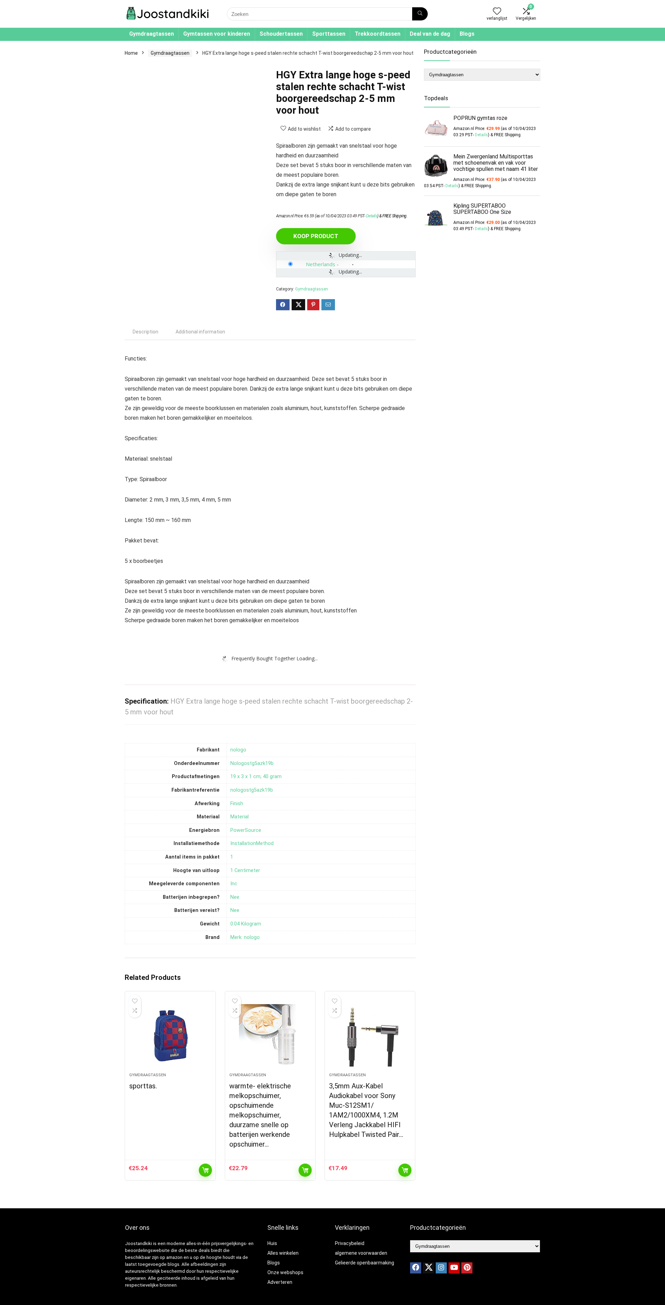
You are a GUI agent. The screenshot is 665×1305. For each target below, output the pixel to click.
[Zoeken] (420, 13)
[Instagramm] (441, 1267)
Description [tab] (145, 331)
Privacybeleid (349, 1243)
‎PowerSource (245, 830)
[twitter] (428, 1267)
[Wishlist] (497, 12)
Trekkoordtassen (377, 34)
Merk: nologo (245, 937)
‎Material (239, 817)
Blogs (467, 34)
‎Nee (234, 897)
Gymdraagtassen (151, 34)
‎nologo (238, 750)
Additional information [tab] (200, 331)
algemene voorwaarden (361, 1253)
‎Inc (233, 884)
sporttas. (143, 1086)
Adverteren (279, 1282)
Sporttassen (328, 34)
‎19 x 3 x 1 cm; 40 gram (256, 777)
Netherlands (320, 264)
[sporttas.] (170, 1035)
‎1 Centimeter (245, 870)
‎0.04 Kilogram (245, 924)
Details (372, 216)
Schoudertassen (281, 34)
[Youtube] (454, 1267)
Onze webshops (285, 1272)
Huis (272, 1243)
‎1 (231, 857)
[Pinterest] (466, 1267)
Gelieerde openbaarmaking (364, 1262)
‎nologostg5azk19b (251, 790)
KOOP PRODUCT (315, 236)
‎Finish (236, 804)
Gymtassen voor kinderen (216, 34)
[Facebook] (415, 1267)
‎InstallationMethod (252, 843)
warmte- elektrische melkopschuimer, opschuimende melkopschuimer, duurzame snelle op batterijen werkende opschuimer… (260, 1115)
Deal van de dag (430, 34)
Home (131, 53)
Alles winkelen (283, 1253)
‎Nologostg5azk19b (252, 763)
